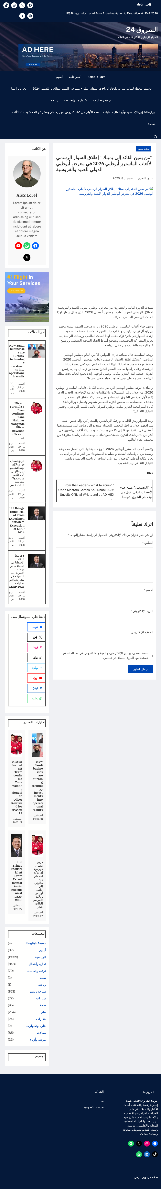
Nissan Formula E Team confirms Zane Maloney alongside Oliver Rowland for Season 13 (17, 420)
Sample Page (96, 76)
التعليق (147, 543)
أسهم (59, 76)
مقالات (41, 1033)
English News (36, 943)
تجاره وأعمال (37, 964)
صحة (42, 1005)
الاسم (148, 590)
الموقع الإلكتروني (142, 632)
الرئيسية (40, 957)
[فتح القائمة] (155, 137)
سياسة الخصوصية (93, 1107)
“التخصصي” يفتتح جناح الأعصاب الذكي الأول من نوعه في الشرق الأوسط (136, 492)
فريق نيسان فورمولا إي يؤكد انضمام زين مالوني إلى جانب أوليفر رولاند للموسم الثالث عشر (17, 473)
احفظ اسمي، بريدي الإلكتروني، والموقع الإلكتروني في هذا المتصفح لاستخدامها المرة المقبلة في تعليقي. (105, 655)
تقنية (43, 978)
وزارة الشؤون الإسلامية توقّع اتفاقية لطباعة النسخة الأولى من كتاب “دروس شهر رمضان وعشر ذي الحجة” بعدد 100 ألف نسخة (83, 118)
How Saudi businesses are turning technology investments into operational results (17, 361)
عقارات (41, 1019)
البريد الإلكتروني (142, 611)
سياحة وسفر (143, 149)
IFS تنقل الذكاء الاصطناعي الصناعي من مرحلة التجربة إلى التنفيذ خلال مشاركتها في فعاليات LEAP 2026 (17, 571)
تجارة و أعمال (18, 88)
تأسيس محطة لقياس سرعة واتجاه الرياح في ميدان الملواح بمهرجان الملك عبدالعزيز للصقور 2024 (92, 88)
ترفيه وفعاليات (102, 100)
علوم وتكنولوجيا (36, 1026)
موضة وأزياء (38, 1039)
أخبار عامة (75, 76)
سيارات (41, 998)
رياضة (54, 100)
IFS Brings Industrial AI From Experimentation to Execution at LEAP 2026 (112, 13)
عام (43, 1012)
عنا (102, 1101)
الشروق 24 (142, 29)
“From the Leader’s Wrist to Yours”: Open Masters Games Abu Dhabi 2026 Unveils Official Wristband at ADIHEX (86, 489)
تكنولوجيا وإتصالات (75, 100)
